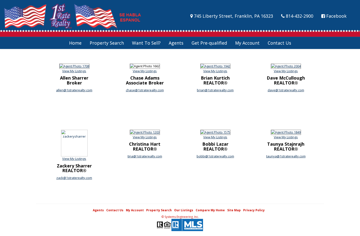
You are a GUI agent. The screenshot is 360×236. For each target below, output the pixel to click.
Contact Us (279, 43)
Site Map (234, 210)
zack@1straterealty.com (74, 178)
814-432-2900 (299, 16)
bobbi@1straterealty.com (215, 156)
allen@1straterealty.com (74, 90)
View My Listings (74, 71)
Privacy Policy (254, 210)
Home (75, 43)
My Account (247, 43)
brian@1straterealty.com (215, 90)
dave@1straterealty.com (286, 90)
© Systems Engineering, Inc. (180, 217)
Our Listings (183, 210)
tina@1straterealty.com (145, 156)
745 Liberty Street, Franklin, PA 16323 (233, 16)
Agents (176, 43)
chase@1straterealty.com (145, 90)
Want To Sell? (146, 43)
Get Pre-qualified (209, 43)
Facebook (336, 16)
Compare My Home (210, 210)
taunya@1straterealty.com (286, 156)
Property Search (107, 43)
